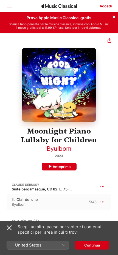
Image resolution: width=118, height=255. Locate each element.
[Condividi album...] (109, 41)
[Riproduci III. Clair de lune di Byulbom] (3, 202)
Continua (92, 245)
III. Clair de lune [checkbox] (25, 199)
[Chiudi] (114, 16)
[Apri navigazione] (9, 6)
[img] (59, 6)
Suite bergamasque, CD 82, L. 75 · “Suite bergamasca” (58, 189)
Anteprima (62, 166)
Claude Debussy (25, 185)
